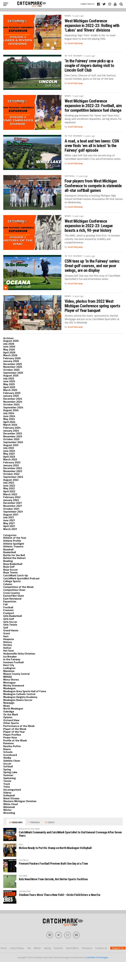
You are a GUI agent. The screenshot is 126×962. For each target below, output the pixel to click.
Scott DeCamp (75, 43)
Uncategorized (12, 790)
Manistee (8, 671)
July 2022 (8, 483)
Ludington (9, 668)
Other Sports (11, 723)
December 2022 (12, 468)
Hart (6, 636)
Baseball (8, 549)
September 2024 (13, 407)
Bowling (8, 561)
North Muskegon (13, 708)
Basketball (9, 552)
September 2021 (13, 511)
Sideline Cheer (11, 761)
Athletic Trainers (13, 546)
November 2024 (12, 402)
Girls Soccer (10, 622)
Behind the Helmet (14, 558)
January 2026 (11, 361)
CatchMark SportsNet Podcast (21, 578)
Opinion (7, 717)
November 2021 (12, 506)
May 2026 (9, 349)
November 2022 (12, 471)
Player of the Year (14, 732)
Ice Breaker (10, 656)
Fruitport (8, 613)
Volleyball (9, 795)
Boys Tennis (10, 572)
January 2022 (11, 500)
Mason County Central (16, 674)
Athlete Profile (12, 541)
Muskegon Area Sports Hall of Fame (24, 691)
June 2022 (9, 485)
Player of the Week (14, 729)
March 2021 (10, 529)
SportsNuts (72, 948)
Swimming (9, 778)
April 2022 (9, 491)
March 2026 (10, 355)
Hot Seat (8, 651)
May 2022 (9, 488)
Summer (8, 775)
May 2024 (9, 419)
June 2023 (9, 451)
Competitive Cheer (14, 590)
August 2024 (11, 410)
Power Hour (10, 737)
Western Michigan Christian (19, 801)
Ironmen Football (13, 662)
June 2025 (9, 381)
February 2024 (12, 428)
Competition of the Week (18, 587)
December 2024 (12, 399)
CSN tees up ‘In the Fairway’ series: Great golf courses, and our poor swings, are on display (92, 266)
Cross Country (11, 593)
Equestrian (9, 601)
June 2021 (9, 520)
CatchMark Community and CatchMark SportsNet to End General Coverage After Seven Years (70, 834)
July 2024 (8, 413)
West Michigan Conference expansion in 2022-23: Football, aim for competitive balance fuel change (93, 106)
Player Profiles (12, 735)
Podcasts (87, 948)
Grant (6, 633)
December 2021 (12, 503)
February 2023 (12, 462)
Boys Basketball (12, 564)
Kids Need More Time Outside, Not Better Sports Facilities (53, 879)
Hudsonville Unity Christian (19, 653)
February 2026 (12, 358)
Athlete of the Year (14, 538)
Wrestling (9, 813)
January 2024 (11, 431)
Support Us (118, 948)
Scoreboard (10, 755)
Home (3, 948)
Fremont (8, 610)
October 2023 (11, 439)
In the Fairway (73, 55)
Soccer (7, 764)
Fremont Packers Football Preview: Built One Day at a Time (53, 863)
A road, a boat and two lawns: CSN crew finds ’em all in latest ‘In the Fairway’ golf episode (92, 146)
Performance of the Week (18, 726)
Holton (7, 648)
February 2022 (12, 497)
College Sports (12, 581)
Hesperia (8, 639)
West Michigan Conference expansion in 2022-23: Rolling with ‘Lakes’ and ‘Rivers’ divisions (92, 25)
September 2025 (13, 373)
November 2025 (12, 367)
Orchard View (11, 720)
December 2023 (12, 433)
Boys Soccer (10, 570)
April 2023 (9, 457)
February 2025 (12, 393)
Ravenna (8, 743)
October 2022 (11, 474)
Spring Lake (10, 772)
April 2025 (9, 387)
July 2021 (8, 517)
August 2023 (11, 445)
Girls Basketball (12, 616)
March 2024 (10, 425)
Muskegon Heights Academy (20, 697)
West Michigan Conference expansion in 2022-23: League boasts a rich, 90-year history (89, 226)
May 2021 (9, 523)
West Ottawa (11, 798)
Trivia (6, 787)
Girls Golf (8, 619)
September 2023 (13, 442)
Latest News (17, 948)
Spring (7, 769)
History (7, 642)
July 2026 (8, 344)
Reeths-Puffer (12, 746)
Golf (5, 627)
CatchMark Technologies (97, 957)
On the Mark (10, 714)
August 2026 (11, 341)
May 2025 (9, 384)
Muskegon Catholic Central (19, 694)
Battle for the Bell (14, 555)
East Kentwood (12, 599)
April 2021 (9, 526)
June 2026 (9, 346)
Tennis (7, 781)
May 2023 (9, 454)
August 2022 (11, 480)
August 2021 (11, 514)
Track (6, 784)
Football (8, 607)
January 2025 (11, 396)
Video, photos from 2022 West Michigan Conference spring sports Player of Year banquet (92, 306)
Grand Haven (10, 630)
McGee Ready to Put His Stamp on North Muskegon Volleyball (55, 848)
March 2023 (10, 459)
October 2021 (11, 509)
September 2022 (13, 477)
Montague (9, 682)
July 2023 (8, 448)
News (68, 15)
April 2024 (9, 422)
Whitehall (9, 807)
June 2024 (9, 416)
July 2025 (8, 378)
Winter (7, 810)
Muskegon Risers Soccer (17, 700)
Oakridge (8, 711)
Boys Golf (9, 567)
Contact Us (101, 948)
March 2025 (10, 390)
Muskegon (9, 688)
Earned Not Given (13, 596)
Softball (70, 176)
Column (7, 584)
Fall (5, 604)
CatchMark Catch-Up (15, 575)
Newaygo (8, 703)
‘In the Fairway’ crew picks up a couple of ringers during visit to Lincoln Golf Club (89, 65)
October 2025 (11, 370)
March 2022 (10, 494)
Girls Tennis (10, 625)
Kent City (8, 665)
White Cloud (10, 804)
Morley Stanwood (13, 685)
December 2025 (12, 364)
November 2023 (12, 436)
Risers (7, 749)
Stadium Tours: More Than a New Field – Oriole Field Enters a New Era (59, 895)
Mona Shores (11, 679)
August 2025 (11, 375)
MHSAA (7, 677)
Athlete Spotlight (13, 544)
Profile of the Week (15, 740)
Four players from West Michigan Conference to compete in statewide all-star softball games (93, 185)
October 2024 (11, 404)
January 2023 (11, 465)
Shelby (7, 758)
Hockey (7, 645)
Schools (7, 752)
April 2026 (9, 352)
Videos (7, 793)
